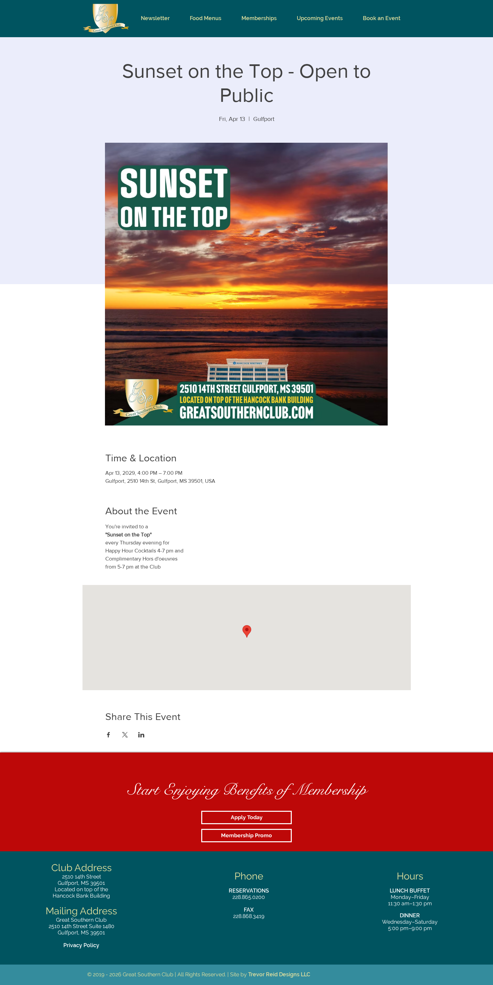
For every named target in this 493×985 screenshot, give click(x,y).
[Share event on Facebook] (108, 734)
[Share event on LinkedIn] (141, 734)
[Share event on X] (125, 734)
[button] (205, 18)
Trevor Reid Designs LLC (279, 974)
